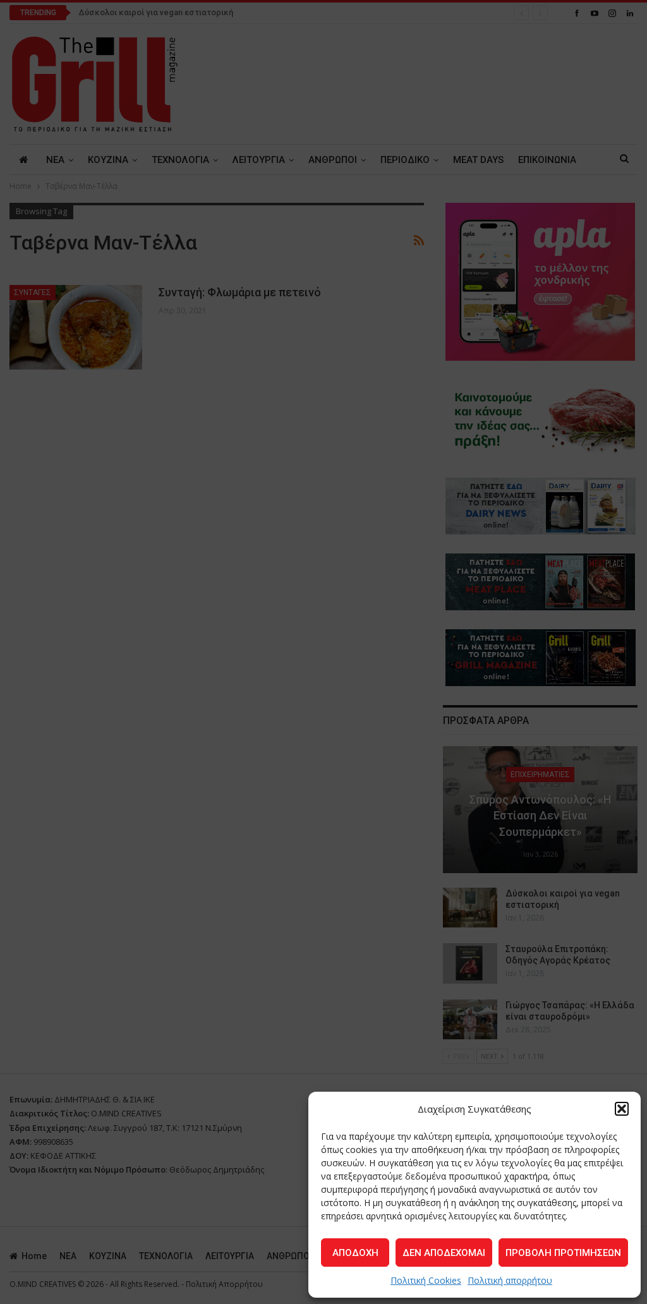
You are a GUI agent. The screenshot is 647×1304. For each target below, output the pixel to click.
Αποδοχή (355, 1253)
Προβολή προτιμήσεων (563, 1253)
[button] (621, 1108)
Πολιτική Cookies (425, 1280)
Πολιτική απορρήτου (510, 1280)
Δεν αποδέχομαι (443, 1253)
